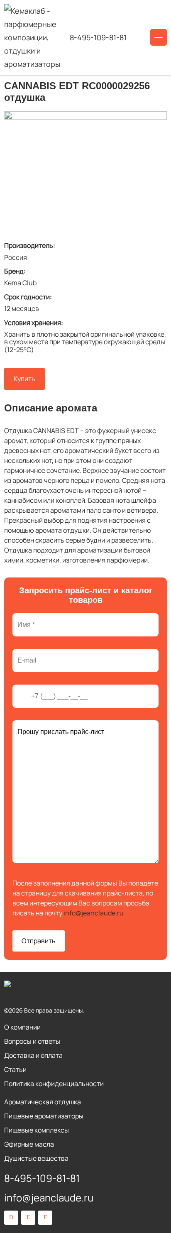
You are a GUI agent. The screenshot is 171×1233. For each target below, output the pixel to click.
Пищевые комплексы (36, 1130)
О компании (22, 1027)
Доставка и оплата (33, 1055)
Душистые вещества (36, 1158)
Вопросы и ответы (32, 1041)
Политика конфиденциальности (54, 1083)
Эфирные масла (29, 1144)
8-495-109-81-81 (98, 37)
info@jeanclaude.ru (94, 912)
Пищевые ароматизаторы (43, 1115)
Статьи (15, 1069)
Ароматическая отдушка (42, 1101)
